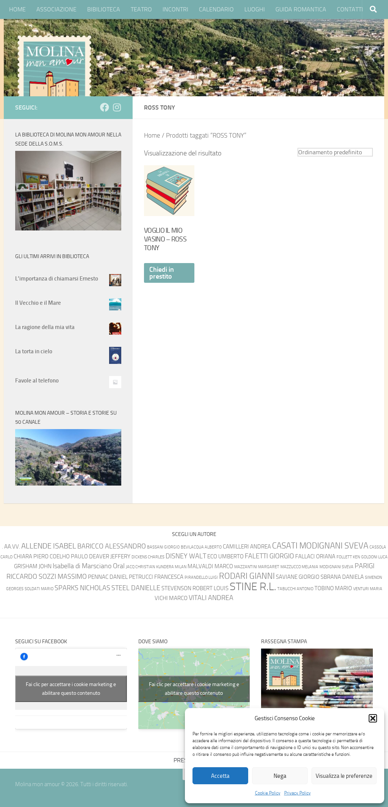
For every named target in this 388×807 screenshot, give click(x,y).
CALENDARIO (216, 9)
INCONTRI (175, 9)
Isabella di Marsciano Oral (89, 566)
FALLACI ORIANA (315, 556)
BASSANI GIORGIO (163, 547)
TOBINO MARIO (333, 588)
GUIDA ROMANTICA (300, 9)
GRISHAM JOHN (33, 566)
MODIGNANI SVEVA (336, 566)
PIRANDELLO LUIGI (201, 577)
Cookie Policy (267, 793)
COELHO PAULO (69, 556)
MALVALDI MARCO (210, 566)
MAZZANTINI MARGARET (256, 566)
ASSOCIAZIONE (56, 9)
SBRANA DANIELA (342, 577)
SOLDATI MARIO (39, 588)
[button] (373, 718)
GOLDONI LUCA (374, 557)
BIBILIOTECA (103, 9)
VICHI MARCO (171, 598)
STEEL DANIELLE (135, 588)
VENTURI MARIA (367, 588)
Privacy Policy (297, 793)
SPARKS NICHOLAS (82, 588)
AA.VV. (12, 546)
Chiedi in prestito (161, 272)
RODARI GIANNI (247, 576)
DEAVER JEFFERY (109, 556)
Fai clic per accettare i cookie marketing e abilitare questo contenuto (71, 688)
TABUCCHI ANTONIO (295, 588)
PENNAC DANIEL (108, 577)
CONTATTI (350, 9)
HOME (17, 9)
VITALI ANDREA (211, 598)
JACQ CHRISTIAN (140, 566)
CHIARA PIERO (31, 556)
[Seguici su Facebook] (104, 107)
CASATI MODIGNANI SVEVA (320, 546)
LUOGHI (254, 9)
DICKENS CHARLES (147, 557)
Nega (280, 776)
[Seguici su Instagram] (116, 107)
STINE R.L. (253, 586)
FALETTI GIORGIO (269, 556)
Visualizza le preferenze (344, 776)
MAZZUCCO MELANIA (299, 566)
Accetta (220, 776)
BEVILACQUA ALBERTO (201, 547)
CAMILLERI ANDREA (247, 546)
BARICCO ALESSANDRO (111, 546)
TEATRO (141, 9)
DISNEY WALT (186, 556)
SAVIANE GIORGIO (297, 577)
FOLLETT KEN (348, 557)
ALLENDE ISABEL (48, 545)
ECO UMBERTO (225, 556)
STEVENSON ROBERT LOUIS (194, 588)
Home (152, 135)
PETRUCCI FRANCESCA (156, 577)
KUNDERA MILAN (171, 566)
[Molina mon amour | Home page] (54, 72)
